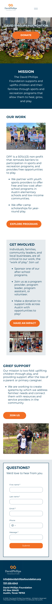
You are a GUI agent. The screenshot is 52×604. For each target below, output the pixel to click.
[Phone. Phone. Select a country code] (13, 525)
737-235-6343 (10, 583)
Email (12, 508)
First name (14, 485)
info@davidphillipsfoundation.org (22, 579)
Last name (14, 496)
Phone (12, 520)
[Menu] (36, 8)
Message (13, 532)
